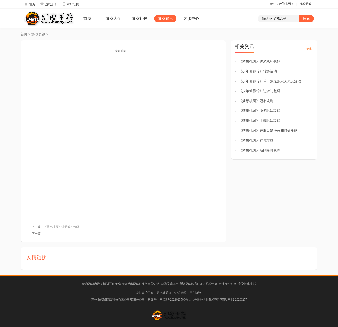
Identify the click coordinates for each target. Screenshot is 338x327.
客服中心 (191, 18)
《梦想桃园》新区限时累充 (259, 150)
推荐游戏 (305, 4)
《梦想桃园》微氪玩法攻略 (259, 111)
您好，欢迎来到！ (282, 4)
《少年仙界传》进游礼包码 (259, 91)
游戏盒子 (48, 4)
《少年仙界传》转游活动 (258, 71)
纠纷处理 (180, 293)
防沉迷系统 (164, 293)
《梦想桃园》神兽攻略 (256, 140)
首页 (29, 4)
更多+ (310, 49)
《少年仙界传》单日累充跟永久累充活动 (270, 81)
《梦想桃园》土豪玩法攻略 (259, 121)
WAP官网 (70, 4)
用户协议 (195, 293)
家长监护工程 (145, 293)
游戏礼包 (139, 18)
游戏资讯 (165, 18)
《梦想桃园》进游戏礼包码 (61, 227)
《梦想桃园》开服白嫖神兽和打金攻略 (268, 130)
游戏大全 (113, 18)
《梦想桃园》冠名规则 (256, 101)
